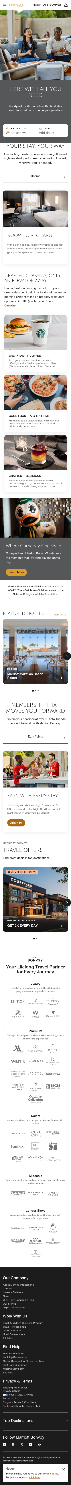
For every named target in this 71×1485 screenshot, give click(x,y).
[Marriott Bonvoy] (47, 5)
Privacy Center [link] (11, 1390)
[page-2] (35, 690)
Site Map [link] (8, 1372)
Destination (17, 128)
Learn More (16, 572)
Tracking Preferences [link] (15, 1387)
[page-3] (38, 690)
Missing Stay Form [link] (13, 1368)
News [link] (6, 1296)
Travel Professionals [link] (14, 1326)
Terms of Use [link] (10, 1398)
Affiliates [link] (8, 1338)
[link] (35, 343)
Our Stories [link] (9, 1303)
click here (34, 1477)
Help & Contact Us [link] (13, 1353)
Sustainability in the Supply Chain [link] (22, 1406)
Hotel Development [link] (14, 1334)
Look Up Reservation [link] (15, 1357)
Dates (47, 128)
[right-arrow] (61, 177)
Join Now (16, 822)
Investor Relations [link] (13, 1292)
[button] (50, 130)
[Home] (16, 5)
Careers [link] (7, 1288)
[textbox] (19, 133)
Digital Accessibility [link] (14, 1307)
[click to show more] (67, 656)
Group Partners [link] (12, 1330)
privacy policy (50, 1473)
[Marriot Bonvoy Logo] (36, 959)
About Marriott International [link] (18, 1284)
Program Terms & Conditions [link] (19, 1402)
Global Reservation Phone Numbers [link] (23, 1361)
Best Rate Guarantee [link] (15, 1364)
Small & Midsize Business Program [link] (23, 1322)
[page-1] (32, 690)
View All (58, 614)
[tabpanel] (35, 130)
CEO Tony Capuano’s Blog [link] (18, 1299)
